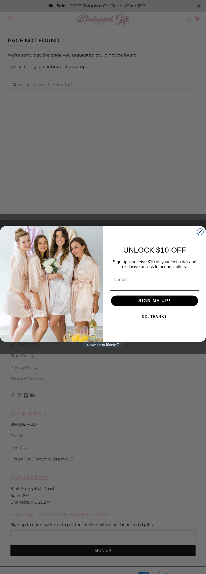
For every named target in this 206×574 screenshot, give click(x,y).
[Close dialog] (200, 231)
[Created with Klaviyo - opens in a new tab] (103, 345)
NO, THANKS (154, 316)
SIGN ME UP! (154, 300)
